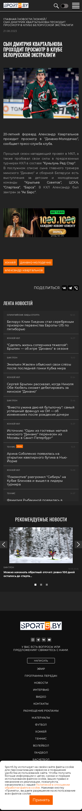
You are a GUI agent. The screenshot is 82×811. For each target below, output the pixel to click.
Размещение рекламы (41, 710)
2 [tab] (42, 586)
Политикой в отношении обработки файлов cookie (37, 786)
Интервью (41, 689)
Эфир (41, 668)
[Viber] (76, 287)
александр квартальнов (24, 270)
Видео (41, 696)
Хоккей (40, 731)
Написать (41, 660)
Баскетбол (41, 759)
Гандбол (41, 752)
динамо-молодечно (35, 262)
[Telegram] (70, 287)
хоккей (10, 262)
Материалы (41, 717)
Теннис (41, 738)
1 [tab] (36, 586)
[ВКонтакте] (64, 287)
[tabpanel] (41, 554)
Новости (41, 682)
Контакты (41, 703)
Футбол (41, 724)
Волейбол (41, 745)
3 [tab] (48, 586)
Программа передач (41, 675)
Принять (41, 800)
